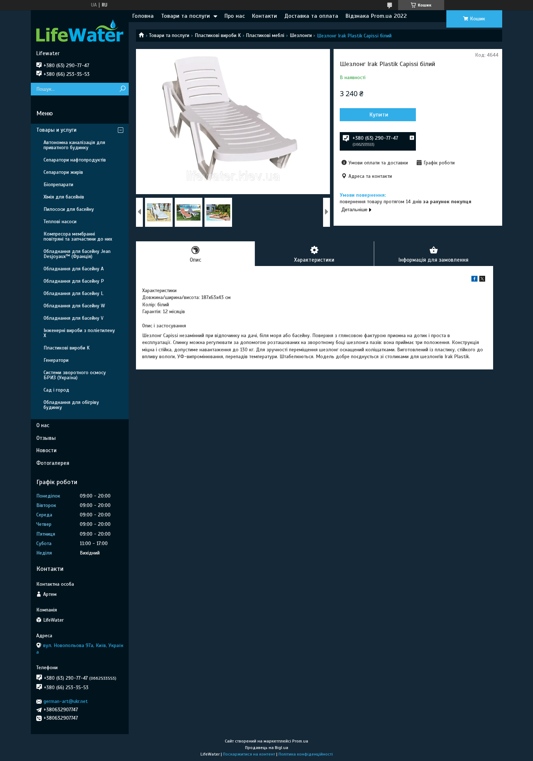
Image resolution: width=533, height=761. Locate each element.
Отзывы (46, 438)
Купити (378, 114)
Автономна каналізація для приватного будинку (74, 145)
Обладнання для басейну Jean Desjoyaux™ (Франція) (77, 253)
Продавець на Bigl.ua (266, 747)
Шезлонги (301, 35)
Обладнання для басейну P (74, 281)
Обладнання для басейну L (73, 293)
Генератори (56, 360)
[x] (482, 280)
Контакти (264, 16)
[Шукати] (122, 89)
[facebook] (474, 280)
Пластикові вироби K (218, 35)
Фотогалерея (52, 463)
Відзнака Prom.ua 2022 (376, 16)
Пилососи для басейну (69, 209)
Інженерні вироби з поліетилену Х (79, 333)
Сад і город (56, 390)
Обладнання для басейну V (73, 318)
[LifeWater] (79, 30)
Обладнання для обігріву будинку (71, 404)
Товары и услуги (56, 130)
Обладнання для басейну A (74, 269)
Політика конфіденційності (305, 754)
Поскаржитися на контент (249, 754)
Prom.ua (300, 741)
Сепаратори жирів (63, 172)
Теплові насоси (60, 221)
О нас (42, 425)
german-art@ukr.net (66, 701)
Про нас (234, 16)
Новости (46, 450)
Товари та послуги (185, 16)
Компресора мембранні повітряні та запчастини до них (78, 236)
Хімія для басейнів (64, 197)
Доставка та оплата (311, 16)
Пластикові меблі (265, 35)
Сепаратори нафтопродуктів (75, 160)
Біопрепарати (58, 184)
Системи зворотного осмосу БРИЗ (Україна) (75, 375)
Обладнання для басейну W (74, 306)
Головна (143, 16)
